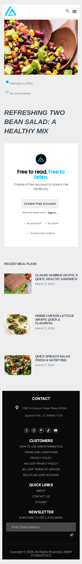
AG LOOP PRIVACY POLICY (41, 463)
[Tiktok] (48, 430)
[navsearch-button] (67, 11)
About (41, 491)
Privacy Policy (41, 458)
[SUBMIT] (73, 535)
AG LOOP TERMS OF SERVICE (41, 469)
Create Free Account (40, 204)
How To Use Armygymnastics (41, 446)
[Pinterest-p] (41, 430)
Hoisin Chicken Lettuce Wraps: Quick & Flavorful (54, 319)
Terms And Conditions (41, 452)
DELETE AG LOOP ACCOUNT (41, 475)
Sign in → (53, 212)
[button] (74, 11)
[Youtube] (55, 430)
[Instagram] (33, 430)
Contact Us (41, 496)
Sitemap (41, 502)
